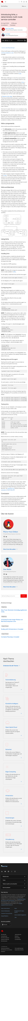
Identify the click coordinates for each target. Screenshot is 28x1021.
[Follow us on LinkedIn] (6, 536)
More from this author (9, 549)
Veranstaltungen (4, 936)
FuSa (20, 73)
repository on (11, 488)
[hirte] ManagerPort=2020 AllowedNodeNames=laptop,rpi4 (9, 308)
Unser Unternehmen (5, 908)
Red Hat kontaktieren (5, 937)
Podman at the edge (7, 96)
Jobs (15, 917)
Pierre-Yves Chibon (9, 28)
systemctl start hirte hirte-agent (11, 371)
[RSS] (25, 40)
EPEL (14, 272)
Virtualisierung (10, 839)
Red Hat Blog (4, 6)
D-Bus (5, 175)
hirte (23, 82)
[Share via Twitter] (9, 40)
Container (12, 25)
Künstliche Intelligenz (12, 703)
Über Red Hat (3, 934)
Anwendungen (10, 818)
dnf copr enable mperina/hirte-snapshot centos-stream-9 (14, 267)
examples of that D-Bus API (8, 490)
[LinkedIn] (2, 872)
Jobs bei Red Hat (18, 934)
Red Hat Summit (4, 941)
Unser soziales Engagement (20, 914)
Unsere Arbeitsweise (5, 911)
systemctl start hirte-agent (9, 379)
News (15, 908)
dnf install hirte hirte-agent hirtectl (12, 277)
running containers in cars (7, 52)
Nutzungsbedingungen (19, 948)
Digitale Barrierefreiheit (19, 949)
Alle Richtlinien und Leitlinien (6, 949)
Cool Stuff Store (18, 939)
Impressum (3, 951)
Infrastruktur (9, 795)
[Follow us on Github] (4, 536)
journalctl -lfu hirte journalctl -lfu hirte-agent (9, 387)
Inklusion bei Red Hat (5, 939)
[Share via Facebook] (6, 40)
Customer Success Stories (6, 913)
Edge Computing (11, 772)
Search (23, 595)
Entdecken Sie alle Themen (10, 665)
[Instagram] (15, 872)
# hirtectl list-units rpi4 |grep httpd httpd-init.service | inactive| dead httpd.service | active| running (14, 477)
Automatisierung (11, 679)
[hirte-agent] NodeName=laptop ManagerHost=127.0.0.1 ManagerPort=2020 (7, 329)
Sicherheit (9, 749)
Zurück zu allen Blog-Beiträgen (8, 47)
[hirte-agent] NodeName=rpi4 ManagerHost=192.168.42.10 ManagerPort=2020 (8, 347)
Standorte (17, 936)
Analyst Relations (4, 916)
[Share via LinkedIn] (8, 40)
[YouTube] (5, 872)
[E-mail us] (11, 40)
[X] (12, 872)
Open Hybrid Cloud (11, 727)
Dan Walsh (7, 34)
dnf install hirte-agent (8, 283)
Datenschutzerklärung (5, 948)
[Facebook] (8, 872)
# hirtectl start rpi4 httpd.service (11, 461)
